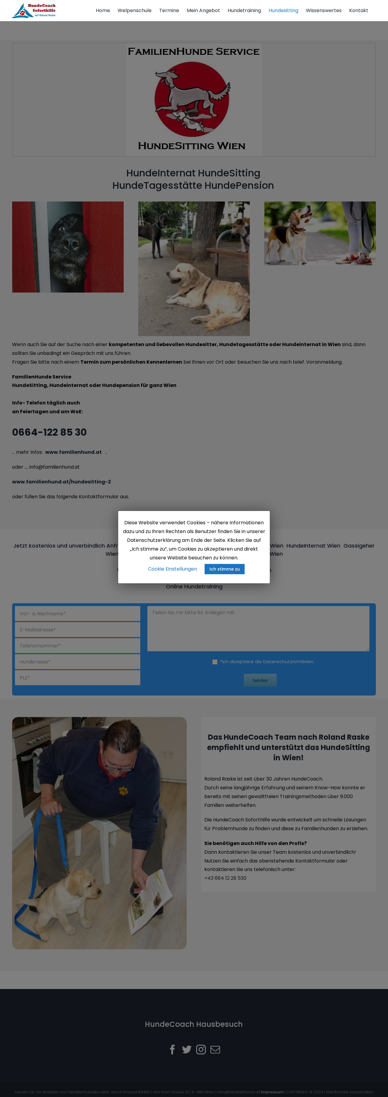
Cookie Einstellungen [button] (172, 568)
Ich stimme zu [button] (224, 569)
